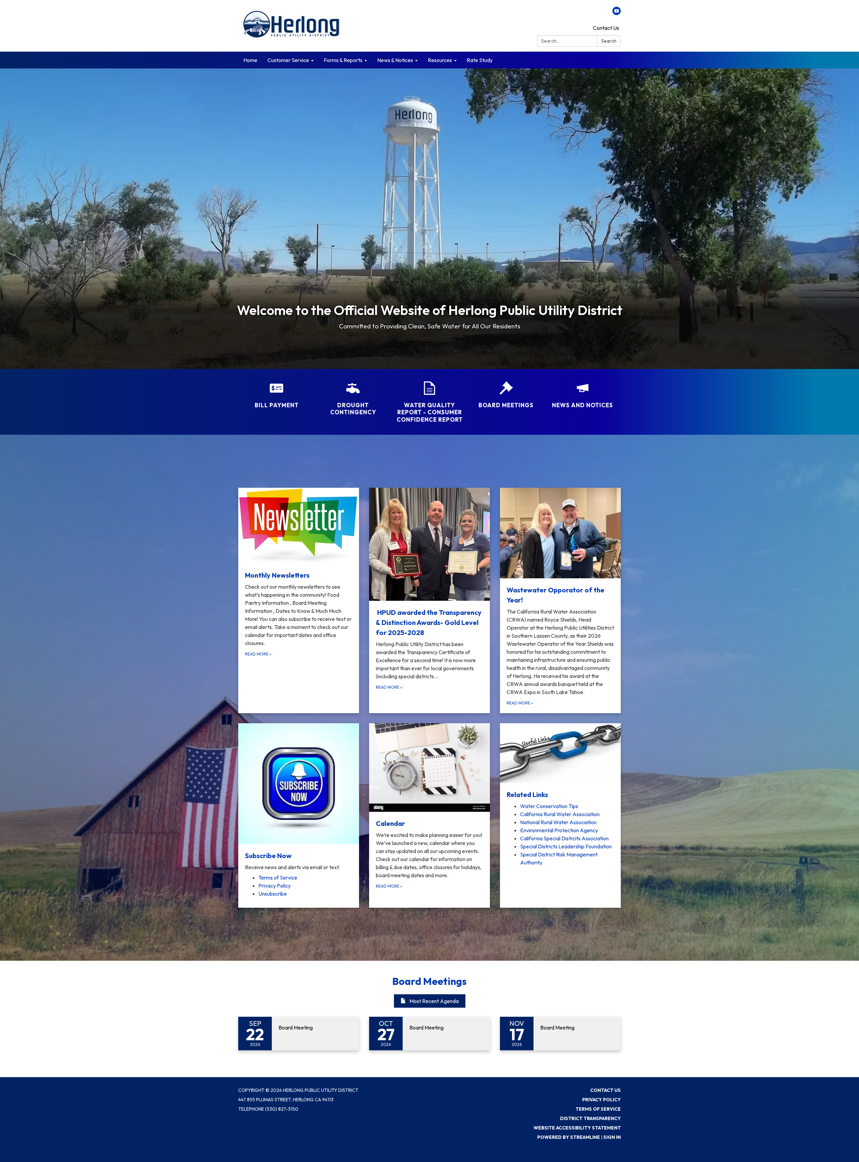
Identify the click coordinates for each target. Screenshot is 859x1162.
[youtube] (616, 13)
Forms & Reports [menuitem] (343, 60)
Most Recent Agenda (434, 1001)
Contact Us (606, 27)
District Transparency (590, 1118)
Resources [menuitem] (440, 60)
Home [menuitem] (250, 60)
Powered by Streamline (568, 1137)
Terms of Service (598, 1109)
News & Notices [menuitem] (395, 60)
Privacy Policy (601, 1100)
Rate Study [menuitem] (480, 60)
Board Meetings (429, 981)
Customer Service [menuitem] (288, 60)
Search (608, 41)
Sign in (612, 1137)
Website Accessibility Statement (577, 1128)
